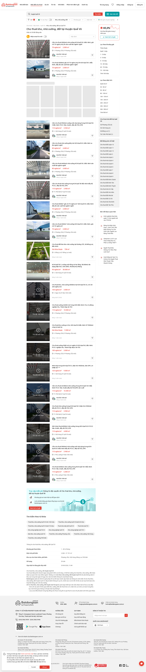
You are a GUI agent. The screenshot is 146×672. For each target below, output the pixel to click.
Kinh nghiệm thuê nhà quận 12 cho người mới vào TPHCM (111, 218)
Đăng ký (130, 5)
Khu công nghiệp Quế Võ (56, 530)
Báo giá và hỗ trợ (60, 617)
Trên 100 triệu (104, 73)
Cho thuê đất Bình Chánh (108, 179)
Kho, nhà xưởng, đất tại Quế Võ (55, 26)
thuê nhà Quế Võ (83, 526)
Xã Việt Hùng (105, 128)
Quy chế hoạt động (80, 617)
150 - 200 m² (104, 100)
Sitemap (58, 627)
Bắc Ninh (36, 26)
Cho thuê (29, 26)
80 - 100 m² (103, 93)
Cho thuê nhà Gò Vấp (106, 189)
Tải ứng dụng (104, 5)
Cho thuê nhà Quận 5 (106, 164)
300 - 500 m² (104, 109)
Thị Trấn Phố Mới (106, 134)
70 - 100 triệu (104, 70)
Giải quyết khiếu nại (80, 627)
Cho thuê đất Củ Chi (106, 199)
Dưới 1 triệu (103, 51)
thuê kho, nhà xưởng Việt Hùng (83, 534)
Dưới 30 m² (103, 84)
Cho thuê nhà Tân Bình (107, 202)
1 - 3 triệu (103, 54)
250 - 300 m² (104, 106)
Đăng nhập (120, 5)
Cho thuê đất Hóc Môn (107, 192)
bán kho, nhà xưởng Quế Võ (36, 534)
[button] (117, 19)
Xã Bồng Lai (105, 131)
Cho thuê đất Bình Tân (107, 183)
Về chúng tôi (59, 614)
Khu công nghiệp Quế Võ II (76, 530)
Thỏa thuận (103, 48)
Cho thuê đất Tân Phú (107, 205)
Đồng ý (45, 667)
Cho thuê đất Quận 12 (107, 151)
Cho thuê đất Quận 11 (107, 148)
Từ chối (33, 667)
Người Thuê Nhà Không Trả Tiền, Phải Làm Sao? (110, 250)
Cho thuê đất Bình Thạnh (108, 186)
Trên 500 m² (104, 112)
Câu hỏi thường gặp (61, 620)
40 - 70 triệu (104, 67)
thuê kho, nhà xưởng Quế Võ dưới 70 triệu (41, 526)
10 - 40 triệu (104, 64)
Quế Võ (43, 26)
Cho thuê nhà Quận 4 (106, 160)
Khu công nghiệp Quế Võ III (36, 530)
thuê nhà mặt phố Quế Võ (66, 526)
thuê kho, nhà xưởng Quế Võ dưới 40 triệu (71, 522)
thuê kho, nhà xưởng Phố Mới (37, 538)
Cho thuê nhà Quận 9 (106, 176)
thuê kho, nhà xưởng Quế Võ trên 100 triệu (41, 522)
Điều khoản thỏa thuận (81, 620)
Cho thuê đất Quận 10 (107, 145)
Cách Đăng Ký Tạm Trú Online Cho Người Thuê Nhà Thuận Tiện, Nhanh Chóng (111, 260)
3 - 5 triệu (103, 57)
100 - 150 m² (104, 96)
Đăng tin (140, 5)
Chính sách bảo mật (80, 623)
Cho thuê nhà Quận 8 (106, 173)
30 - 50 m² (103, 87)
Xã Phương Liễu (106, 125)
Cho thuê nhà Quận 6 (106, 167)
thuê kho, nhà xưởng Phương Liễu (59, 534)
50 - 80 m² (103, 90)
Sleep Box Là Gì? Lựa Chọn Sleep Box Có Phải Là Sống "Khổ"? (110, 241)
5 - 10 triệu (103, 61)
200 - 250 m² (104, 103)
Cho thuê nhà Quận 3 (106, 157)
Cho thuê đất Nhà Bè (106, 195)
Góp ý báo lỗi (59, 623)
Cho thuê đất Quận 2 (106, 154)
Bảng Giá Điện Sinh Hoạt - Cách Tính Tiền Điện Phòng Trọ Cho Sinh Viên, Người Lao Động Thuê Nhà (110, 229)
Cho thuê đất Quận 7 (106, 170)
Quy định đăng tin (79, 614)
